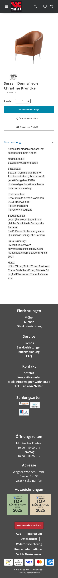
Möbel (29, 317)
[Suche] (35, 6)
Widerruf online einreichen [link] (29, 525)
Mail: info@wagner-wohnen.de (29, 382)
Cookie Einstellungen (29, 554)
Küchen (29, 322)
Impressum (34, 533)
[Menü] (6, 6)
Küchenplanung (29, 352)
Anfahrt (29, 373)
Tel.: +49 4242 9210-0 (29, 386)
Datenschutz (29, 539)
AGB (18, 533)
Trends (29, 343)
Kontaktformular (29, 377)
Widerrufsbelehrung (29, 544)
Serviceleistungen (29, 347)
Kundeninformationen (29, 549)
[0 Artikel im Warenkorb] (51, 6)
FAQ (29, 356)
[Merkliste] (45, 6)
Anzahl (7, 101)
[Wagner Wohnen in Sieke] (16, 6)
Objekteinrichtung (29, 326)
